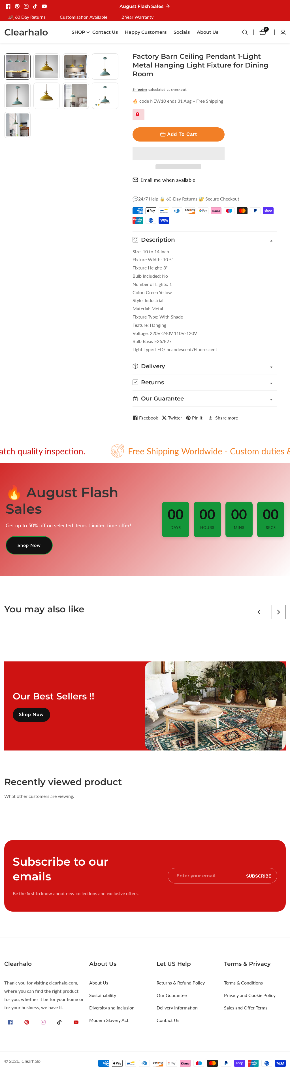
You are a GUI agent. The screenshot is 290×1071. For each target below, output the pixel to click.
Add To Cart (182, 134)
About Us (207, 32)
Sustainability (102, 995)
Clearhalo (31, 1061)
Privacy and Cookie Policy (250, 995)
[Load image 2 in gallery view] (46, 66)
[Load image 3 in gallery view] (76, 66)
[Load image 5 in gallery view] (17, 96)
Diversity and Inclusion (112, 1007)
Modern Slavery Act (109, 1020)
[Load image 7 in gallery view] (76, 96)
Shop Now (29, 545)
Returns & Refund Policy (181, 982)
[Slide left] (6, 59)
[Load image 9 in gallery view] (17, 125)
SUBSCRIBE (258, 875)
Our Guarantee (172, 995)
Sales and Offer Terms (245, 1007)
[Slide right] (116, 144)
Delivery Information (177, 1007)
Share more (226, 417)
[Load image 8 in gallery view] (105, 96)
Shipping (140, 89)
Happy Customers (146, 32)
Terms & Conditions (243, 982)
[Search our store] (247, 32)
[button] (179, 153)
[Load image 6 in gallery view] (46, 96)
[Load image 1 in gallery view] (17, 66)
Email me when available (167, 180)
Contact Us (105, 32)
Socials (182, 32)
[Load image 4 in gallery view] (105, 66)
